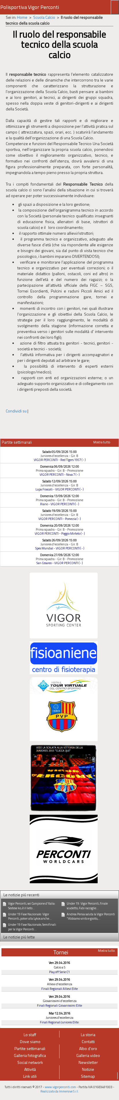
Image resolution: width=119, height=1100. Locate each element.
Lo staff (30, 1035)
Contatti (88, 1041)
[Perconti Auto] (64, 848)
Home (22, 17)
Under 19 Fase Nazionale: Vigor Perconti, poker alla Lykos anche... (30, 916)
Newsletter (88, 1062)
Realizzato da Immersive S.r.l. (59, 1091)
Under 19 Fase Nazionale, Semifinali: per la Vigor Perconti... (32, 927)
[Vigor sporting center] (64, 605)
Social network (30, 1062)
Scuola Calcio (44, 17)
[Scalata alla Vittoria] (64, 777)
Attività (30, 1069)
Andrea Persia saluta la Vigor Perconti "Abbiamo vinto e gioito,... (91, 916)
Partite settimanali (29, 1048)
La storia (88, 1035)
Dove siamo (30, 1041)
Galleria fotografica (30, 1055)
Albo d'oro (88, 1048)
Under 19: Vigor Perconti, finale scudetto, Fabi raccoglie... (87, 905)
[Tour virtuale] (64, 708)
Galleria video (88, 1055)
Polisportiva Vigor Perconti (29, 7)
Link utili (30, 1076)
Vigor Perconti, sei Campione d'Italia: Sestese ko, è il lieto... (31, 905)
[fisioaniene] (64, 657)
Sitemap (88, 1076)
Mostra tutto (101, 442)
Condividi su (16, 411)
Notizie (88, 1069)
